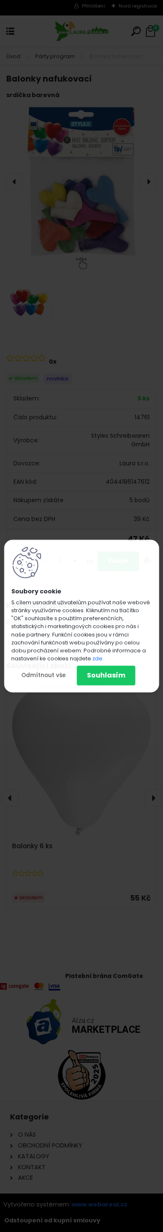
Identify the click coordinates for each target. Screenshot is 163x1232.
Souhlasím (106, 675)
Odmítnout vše (43, 675)
